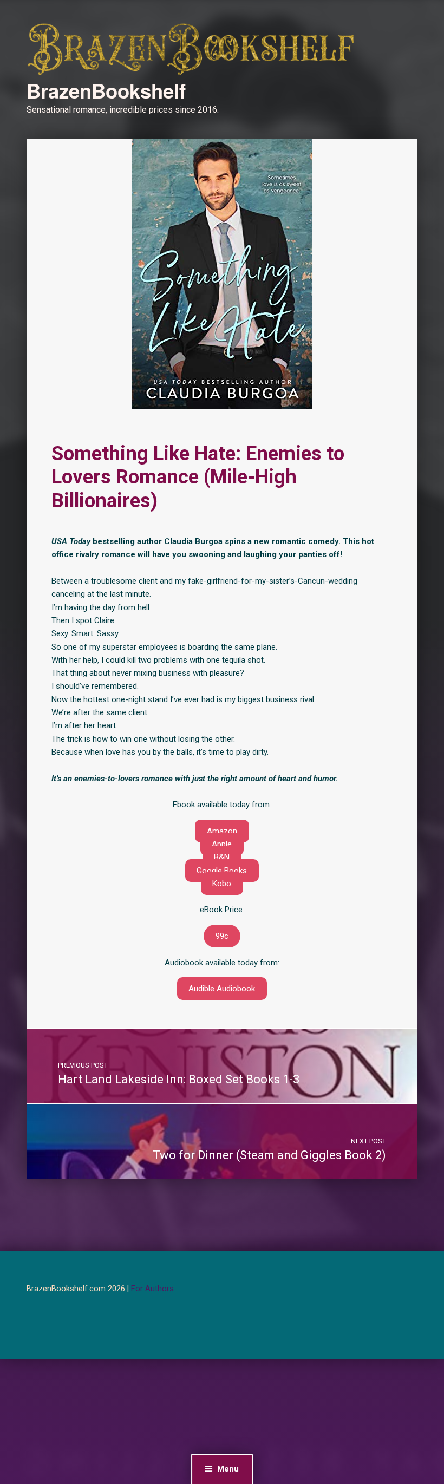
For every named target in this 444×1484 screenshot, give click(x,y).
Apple (222, 844)
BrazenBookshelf (106, 90)
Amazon (222, 831)
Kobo (221, 883)
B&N (222, 857)
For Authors (152, 1288)
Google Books (222, 870)
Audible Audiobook (221, 988)
